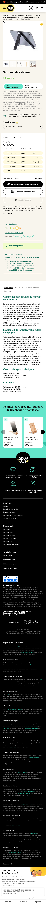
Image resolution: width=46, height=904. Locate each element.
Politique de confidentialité (15, 633)
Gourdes (6, 646)
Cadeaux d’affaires (9, 538)
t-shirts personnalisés (25, 804)
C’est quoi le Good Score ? (14, 233)
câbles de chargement (31, 728)
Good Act (7, 503)
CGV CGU (24, 631)
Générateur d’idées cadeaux (13, 515)
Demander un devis (9, 518)
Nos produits (9, 526)
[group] (12, 432)
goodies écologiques (27, 652)
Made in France (16, 825)
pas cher (34, 833)
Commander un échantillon (24, 192)
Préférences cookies (33, 633)
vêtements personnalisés (14, 709)
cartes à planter (22, 772)
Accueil (5, 15)
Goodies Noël (7, 541)
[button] (4, 8)
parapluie (8, 819)
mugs (17, 646)
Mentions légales (34, 631)
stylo (40, 741)
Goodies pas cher (9, 535)
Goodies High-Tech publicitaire (22, 15)
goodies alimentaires (28, 791)
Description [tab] (8, 288)
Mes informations (11, 552)
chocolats (21, 793)
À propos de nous (9, 512)
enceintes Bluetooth (32, 726)
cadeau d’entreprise (15, 852)
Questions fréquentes (10, 509)
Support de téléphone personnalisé (24, 408)
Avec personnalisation (12, 86)
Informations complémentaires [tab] (27, 288)
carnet (7, 694)
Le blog (5, 506)
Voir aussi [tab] (8, 291)
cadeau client (13, 747)
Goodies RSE (7, 529)
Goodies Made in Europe (11, 544)
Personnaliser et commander (25, 184)
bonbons (27, 793)
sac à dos (16, 667)
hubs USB (6, 728)
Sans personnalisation (31, 86)
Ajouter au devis (25, 200)
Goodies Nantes (8, 532)
